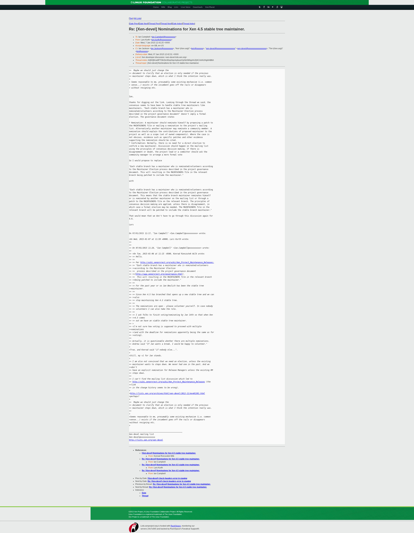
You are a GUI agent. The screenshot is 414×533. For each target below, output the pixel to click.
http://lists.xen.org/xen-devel (146, 440)
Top (131, 18)
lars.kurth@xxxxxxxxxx (161, 40)
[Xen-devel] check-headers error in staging (167, 478)
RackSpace (176, 526)
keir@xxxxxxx (197, 48)
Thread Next (166, 23)
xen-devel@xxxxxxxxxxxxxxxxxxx (220, 48)
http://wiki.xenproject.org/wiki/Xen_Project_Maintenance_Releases (168, 382)
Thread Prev (154, 23)
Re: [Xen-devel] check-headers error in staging (169, 481)
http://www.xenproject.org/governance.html (159, 274)
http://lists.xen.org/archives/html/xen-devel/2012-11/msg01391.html (167, 393)
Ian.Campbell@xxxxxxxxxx (163, 37)
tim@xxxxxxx (142, 51)
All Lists (137, 18)
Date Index (177, 23)
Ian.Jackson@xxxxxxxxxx (162, 48)
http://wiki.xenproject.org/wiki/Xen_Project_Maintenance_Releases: (177, 262)
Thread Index (189, 23)
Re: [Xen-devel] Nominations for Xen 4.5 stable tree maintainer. (171, 459)
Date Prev (133, 23)
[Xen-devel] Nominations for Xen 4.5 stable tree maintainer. (169, 453)
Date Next (143, 23)
